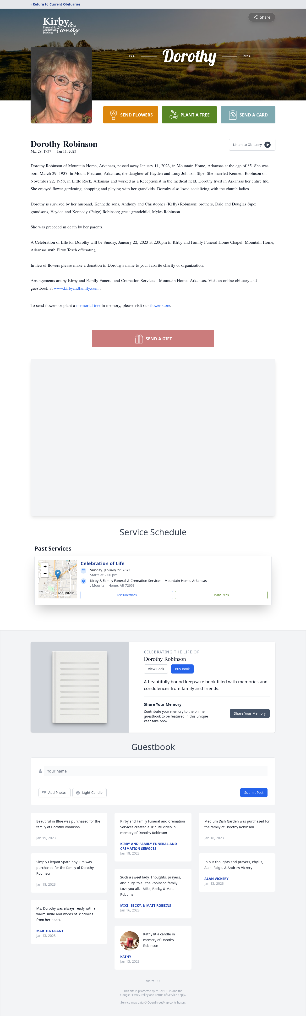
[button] (58, 574)
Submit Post (253, 792)
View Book (156, 669)
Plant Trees (221, 595)
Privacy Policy (139, 995)
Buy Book (182, 669)
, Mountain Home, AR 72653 (112, 585)
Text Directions (127, 595)
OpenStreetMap (158, 1002)
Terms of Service (166, 995)
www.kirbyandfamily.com (77, 288)
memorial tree (88, 305)
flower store (160, 305)
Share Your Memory (250, 713)
